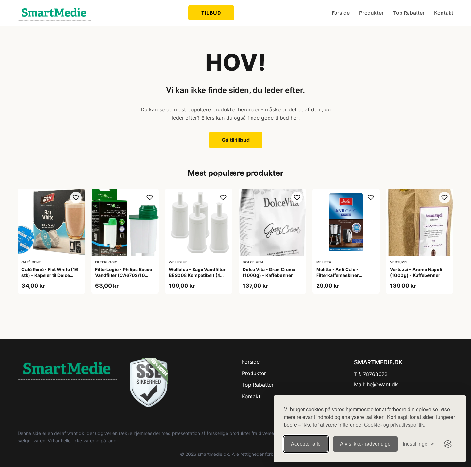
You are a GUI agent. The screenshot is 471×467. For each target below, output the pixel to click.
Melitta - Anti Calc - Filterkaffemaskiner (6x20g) (337, 275)
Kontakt (443, 13)
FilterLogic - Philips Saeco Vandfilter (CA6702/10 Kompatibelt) (123, 275)
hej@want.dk (382, 384)
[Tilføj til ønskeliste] (76, 197)
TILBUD (211, 13)
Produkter (371, 13)
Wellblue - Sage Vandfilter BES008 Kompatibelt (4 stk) (197, 275)
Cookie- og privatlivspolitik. (394, 424)
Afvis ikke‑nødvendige (365, 444)
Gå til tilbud (236, 140)
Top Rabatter (409, 13)
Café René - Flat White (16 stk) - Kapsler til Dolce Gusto (49, 275)
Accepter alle (306, 444)
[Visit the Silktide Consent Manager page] (448, 444)
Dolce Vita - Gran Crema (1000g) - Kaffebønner (269, 272)
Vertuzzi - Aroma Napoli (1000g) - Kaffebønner (416, 272)
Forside (341, 13)
